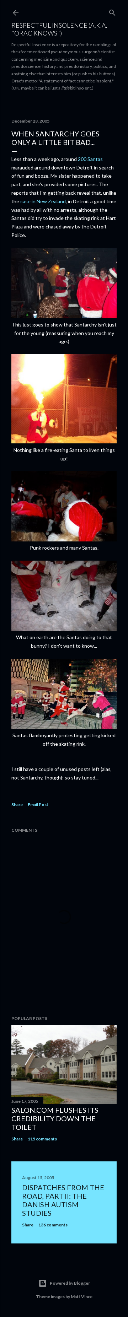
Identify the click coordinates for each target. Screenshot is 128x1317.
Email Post (38, 804)
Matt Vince (81, 1296)
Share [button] (17, 804)
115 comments (42, 1138)
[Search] (112, 11)
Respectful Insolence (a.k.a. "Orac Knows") (59, 29)
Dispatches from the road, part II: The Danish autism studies (63, 1200)
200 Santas (90, 159)
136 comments (53, 1224)
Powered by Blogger (70, 1283)
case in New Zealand (43, 201)
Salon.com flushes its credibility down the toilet (54, 1118)
